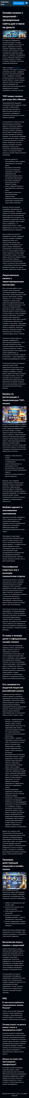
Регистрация (18, 3)
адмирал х (17, 67)
